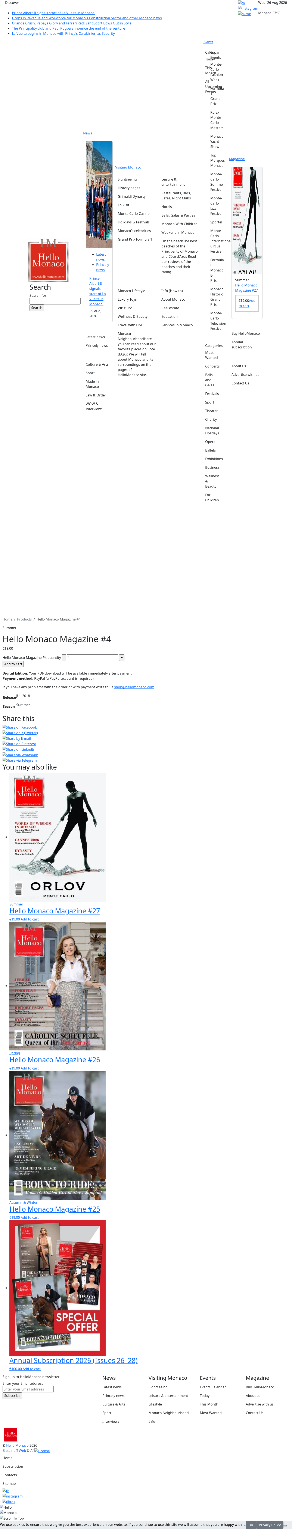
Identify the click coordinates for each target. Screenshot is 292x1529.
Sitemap (9, 1483)
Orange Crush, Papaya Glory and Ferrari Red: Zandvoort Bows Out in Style (71, 23)
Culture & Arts (113, 1404)
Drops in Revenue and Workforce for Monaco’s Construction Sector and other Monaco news (87, 18)
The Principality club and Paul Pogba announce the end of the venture (68, 28)
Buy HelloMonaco (260, 1387)
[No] (285, 1525)
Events (208, 42)
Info (152, 1421)
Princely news (113, 1395)
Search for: (38, 295)
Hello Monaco (17, 1445)
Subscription (13, 1466)
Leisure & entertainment (168, 1395)
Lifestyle (155, 1404)
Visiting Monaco (128, 167)
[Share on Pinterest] (146, 744)
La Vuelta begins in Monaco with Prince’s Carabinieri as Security (63, 33)
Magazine (237, 159)
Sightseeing (158, 1387)
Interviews (110, 1421)
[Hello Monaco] (48, 260)
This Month (209, 1404)
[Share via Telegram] (146, 760)
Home (7, 1457)
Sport (106, 1412)
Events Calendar (213, 1387)
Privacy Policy (270, 1525)
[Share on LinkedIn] (146, 749)
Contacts (10, 1475)
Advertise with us (260, 1404)
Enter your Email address (23, 1383)
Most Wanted (211, 1412)
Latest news (112, 1387)
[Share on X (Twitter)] (146, 732)
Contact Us (255, 1412)
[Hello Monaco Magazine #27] (247, 220)
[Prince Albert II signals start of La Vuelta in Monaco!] (99, 194)
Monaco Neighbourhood (169, 1412)
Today (204, 1395)
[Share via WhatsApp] (146, 755)
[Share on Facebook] (146, 727)
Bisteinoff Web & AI (18, 1450)
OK (250, 1525)
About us (253, 1395)
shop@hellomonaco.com (134, 687)
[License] (42, 1450)
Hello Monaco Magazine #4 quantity (32, 657)
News (87, 133)
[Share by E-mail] (146, 738)
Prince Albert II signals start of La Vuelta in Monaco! (53, 13)
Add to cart (13, 664)
